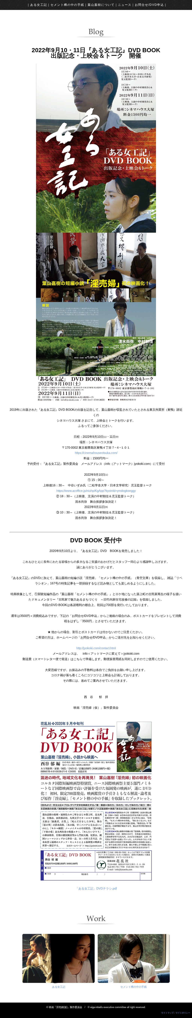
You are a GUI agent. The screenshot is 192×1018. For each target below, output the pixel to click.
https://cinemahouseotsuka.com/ (96, 452)
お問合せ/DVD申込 (149, 4)
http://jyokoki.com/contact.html (96, 648)
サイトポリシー (183, 1013)
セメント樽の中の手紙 (67, 4)
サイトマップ (167, 1013)
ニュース (124, 4)
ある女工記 (38, 4)
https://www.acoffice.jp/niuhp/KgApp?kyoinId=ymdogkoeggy (96, 490)
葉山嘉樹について (101, 4)
